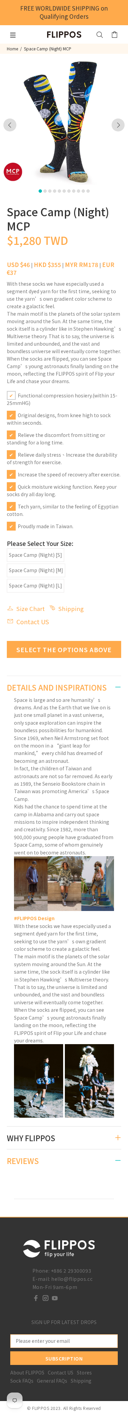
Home (12, 48)
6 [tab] (64, 191)
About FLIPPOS (27, 1372)
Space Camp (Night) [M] (36, 570)
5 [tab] (59, 191)
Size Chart (30, 608)
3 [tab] (50, 191)
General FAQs (52, 1380)
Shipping (71, 608)
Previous (9, 125)
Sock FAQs (21, 1380)
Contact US (32, 621)
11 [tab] (88, 191)
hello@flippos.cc (72, 1278)
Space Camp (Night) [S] (35, 554)
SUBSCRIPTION (64, 1358)
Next (118, 125)
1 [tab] (40, 191)
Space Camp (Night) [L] (35, 585)
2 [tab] (45, 191)
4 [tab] (54, 191)
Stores (84, 1372)
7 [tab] (69, 191)
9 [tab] (78, 191)
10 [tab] (83, 191)
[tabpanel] (64, 121)
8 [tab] (73, 191)
